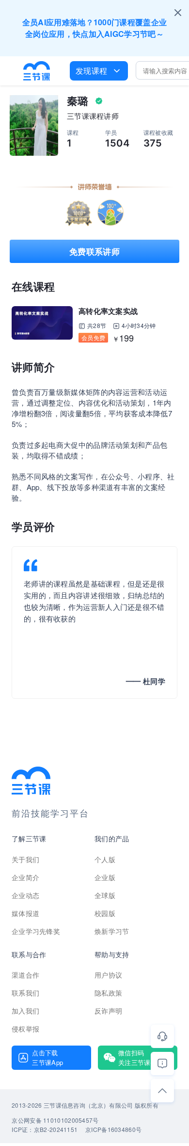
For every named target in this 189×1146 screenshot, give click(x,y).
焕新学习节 (111, 931)
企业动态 (25, 895)
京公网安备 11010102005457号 (55, 1120)
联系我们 (25, 993)
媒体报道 (25, 913)
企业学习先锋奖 (36, 931)
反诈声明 (108, 1010)
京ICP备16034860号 (113, 1129)
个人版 (104, 859)
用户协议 (108, 975)
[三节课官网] (36, 71)
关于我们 (25, 859)
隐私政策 (108, 993)
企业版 (104, 877)
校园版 (104, 913)
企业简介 (25, 877)
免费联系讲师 (94, 251)
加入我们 (25, 1010)
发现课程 (91, 70)
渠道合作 (25, 975)
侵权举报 (25, 1028)
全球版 (104, 895)
